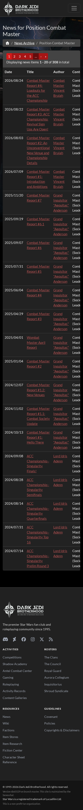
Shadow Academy (15, 664)
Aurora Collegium (56, 677)
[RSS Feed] (51, 639)
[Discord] (5, 639)
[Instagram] (32, 639)
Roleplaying (11, 684)
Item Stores (10, 737)
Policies (49, 723)
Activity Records (14, 691)
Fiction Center (13, 750)
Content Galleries (15, 698)
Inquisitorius (53, 684)
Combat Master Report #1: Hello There (38, 437)
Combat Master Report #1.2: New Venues (38, 390)
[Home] (7, 43)
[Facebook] (23, 639)
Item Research (12, 744)
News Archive (24, 43)
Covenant (51, 716)
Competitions (12, 657)
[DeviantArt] (14, 639)
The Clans (51, 657)
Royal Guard (52, 671)
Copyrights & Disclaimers (61, 730)
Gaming (8, 677)
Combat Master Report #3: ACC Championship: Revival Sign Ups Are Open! (38, 119)
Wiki (6, 723)
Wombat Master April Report (36, 342)
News (6, 716)
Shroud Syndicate (56, 691)
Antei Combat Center (17, 671)
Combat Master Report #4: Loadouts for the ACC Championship (38, 90)
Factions (8, 730)
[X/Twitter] (41, 639)
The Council (52, 664)
